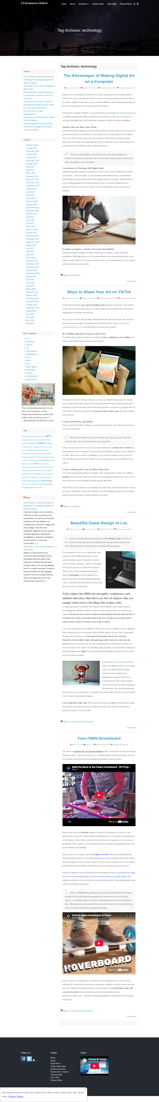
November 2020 (32, 267)
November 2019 (32, 301)
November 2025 (32, 151)
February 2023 (32, 201)
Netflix (36, 463)
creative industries (27, 447)
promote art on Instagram (32, 474)
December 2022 (32, 208)
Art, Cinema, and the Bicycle (35, 108)
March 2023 (31, 198)
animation (24, 436)
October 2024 (31, 164)
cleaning (49, 443)
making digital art (126, 113)
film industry (40, 450)
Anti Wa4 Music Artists (38, 436)
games (73, 722)
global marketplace (35, 453)
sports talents (31, 367)
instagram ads (32, 457)
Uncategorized (32, 376)
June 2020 (30, 283)
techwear (24, 484)
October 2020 (31, 270)
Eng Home (83, 4)
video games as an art (33, 487)
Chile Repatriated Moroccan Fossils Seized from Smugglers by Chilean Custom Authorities (37, 127)
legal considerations (31, 460)
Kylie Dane (80, 744)
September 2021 (32, 242)
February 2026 (32, 145)
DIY (92, 744)
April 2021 (30, 254)
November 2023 (32, 182)
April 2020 (30, 286)
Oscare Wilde (44, 464)
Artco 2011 (111, 4)
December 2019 (32, 298)
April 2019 (30, 323)
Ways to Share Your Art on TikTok (99, 292)
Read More (131, 281)
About (72, 4)
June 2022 (30, 220)
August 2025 (31, 157)
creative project (37, 447)
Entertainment (31, 354)
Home (64, 4)
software (80, 722)
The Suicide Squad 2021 (35, 484)
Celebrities (30, 342)
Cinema (29, 345)
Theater (29, 373)
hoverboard (78, 1011)
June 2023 (30, 192)
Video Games (31, 379)
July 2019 (30, 314)
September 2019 (32, 308)
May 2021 (30, 251)
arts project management (37, 440)
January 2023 (31, 204)
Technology (94, 88)
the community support (122, 662)
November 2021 (32, 239)
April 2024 (30, 170)
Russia (24, 477)
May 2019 (30, 320)
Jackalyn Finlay (77, 529)
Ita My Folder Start (58, 1066)
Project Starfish (47, 470)
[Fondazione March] (34, 4)
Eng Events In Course (59, 1072)
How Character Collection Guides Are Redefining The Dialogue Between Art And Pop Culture (38, 80)
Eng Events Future (58, 1069)
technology (75, 275)
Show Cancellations (32, 477)
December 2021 (32, 236)
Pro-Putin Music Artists (47, 467)
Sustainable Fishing (29, 481)
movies (46, 460)
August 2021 (31, 245)
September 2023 (32, 186)
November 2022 (32, 211)
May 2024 (30, 167)
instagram (25, 457)
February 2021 (32, 261)
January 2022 (31, 232)
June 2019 (30, 317)
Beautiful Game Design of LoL (99, 523)
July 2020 (30, 279)
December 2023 (32, 179)
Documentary (31, 351)
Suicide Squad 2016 (45, 477)
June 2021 (30, 248)
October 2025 (31, 154)
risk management (47, 474)
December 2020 (32, 264)
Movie (28, 357)
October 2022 (31, 214)
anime (29, 436)
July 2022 (30, 217)
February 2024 (32, 176)
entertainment (30, 450)
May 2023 (30, 195)
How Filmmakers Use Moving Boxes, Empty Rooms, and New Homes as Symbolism (38, 95)
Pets (28, 364)
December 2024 (32, 161)
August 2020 (31, 276)
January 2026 (31, 148)
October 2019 (31, 305)
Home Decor (47, 454)
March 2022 (31, 226)
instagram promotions (43, 457)
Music (28, 360)
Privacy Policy (126, 4)
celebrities (32, 443)
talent (39, 481)
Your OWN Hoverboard (99, 738)
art (69, 275)
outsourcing (25, 467)
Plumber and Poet (34, 467)
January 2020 (31, 295)
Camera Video (98, 4)
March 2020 (31, 289)
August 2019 (31, 311)
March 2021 (31, 258)
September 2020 (32, 273)
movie (40, 460)
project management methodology (32, 470)
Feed (28, 498)
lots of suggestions (113, 840)
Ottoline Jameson (75, 88)
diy (72, 1011)
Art (89, 88)
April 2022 (30, 223)
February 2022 (32, 229)
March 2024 (31, 173)
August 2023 (31, 189)
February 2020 (32, 292)
